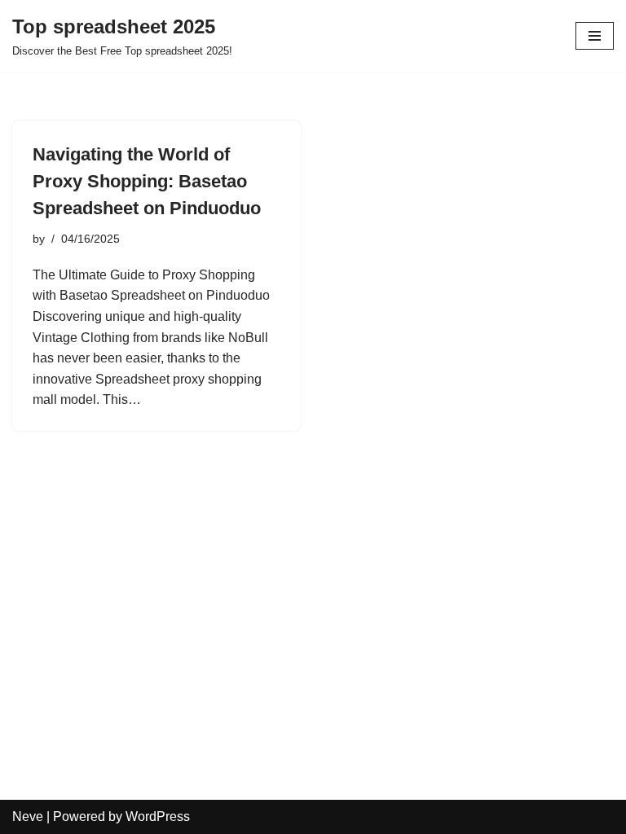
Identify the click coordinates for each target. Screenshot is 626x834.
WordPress (158, 816)
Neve (27, 816)
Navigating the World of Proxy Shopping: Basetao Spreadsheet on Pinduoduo (147, 181)
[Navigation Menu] (594, 36)
